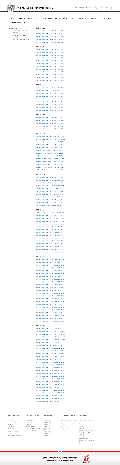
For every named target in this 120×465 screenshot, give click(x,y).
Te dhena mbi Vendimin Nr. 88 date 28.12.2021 (50, 177)
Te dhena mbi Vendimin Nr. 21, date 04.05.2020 (50, 238)
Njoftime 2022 (47, 426)
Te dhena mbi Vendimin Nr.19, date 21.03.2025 (50, 66)
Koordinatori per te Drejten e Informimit (68, 421)
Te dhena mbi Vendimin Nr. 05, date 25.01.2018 (50, 398)
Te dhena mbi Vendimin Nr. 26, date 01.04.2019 (50, 304)
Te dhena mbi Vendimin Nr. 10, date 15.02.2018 (50, 393)
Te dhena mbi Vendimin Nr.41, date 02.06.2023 (50, 126)
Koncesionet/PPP (30, 422)
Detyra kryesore (12, 422)
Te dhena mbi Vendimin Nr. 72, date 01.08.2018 (50, 359)
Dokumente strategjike (14, 431)
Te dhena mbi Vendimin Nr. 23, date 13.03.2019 (50, 310)
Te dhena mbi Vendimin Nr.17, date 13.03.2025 (50, 69)
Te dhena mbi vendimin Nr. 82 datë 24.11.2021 (49, 183)
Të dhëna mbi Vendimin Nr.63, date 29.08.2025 (50, 55)
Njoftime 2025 (47, 420)
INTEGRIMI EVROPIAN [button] (18, 23)
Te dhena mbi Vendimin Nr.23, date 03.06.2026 (50, 34)
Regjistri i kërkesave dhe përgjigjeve (68, 425)
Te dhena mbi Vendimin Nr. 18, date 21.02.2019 (50, 312)
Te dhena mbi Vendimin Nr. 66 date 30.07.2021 (50, 200)
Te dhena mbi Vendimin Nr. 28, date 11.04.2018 (50, 376)
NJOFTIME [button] (81, 18)
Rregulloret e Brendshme (14, 435)
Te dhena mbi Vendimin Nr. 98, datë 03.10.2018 (50, 348)
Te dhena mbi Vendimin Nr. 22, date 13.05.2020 (50, 235)
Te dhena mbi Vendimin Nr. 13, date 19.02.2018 (50, 387)
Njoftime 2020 (47, 431)
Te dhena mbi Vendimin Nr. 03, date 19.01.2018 (50, 401)
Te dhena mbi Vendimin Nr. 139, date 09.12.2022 (50, 139)
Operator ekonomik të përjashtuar (85, 421)
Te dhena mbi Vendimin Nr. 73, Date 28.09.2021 (50, 191)
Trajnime (81, 428)
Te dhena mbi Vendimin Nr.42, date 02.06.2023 (50, 123)
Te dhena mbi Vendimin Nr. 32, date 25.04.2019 (50, 293)
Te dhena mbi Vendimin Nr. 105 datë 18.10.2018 (50, 342)
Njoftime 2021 (47, 429)
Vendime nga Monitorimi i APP (22, 39)
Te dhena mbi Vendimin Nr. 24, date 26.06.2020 (50, 232)
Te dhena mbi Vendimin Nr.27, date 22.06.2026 (50, 31)
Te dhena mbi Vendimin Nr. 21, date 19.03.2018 (50, 382)
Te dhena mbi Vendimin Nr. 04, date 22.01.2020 (50, 252)
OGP (80, 444)
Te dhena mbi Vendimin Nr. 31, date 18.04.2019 (50, 296)
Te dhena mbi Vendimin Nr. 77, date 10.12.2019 (50, 262)
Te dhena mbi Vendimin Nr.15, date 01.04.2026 (50, 36)
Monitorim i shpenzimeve (86, 430)
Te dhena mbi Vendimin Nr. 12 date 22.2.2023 (49, 129)
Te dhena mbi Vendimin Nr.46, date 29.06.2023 (50, 120)
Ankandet (28, 424)
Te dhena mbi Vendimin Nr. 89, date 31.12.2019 (50, 259)
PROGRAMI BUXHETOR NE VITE (86, 433)
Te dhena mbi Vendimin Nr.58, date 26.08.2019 (50, 287)
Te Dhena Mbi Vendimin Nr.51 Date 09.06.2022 (50, 164)
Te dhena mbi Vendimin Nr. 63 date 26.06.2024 (50, 104)
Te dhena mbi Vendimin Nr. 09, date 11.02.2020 (50, 249)
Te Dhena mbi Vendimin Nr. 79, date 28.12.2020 (50, 213)
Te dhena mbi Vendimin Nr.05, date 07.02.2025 (50, 80)
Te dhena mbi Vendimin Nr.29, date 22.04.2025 (50, 58)
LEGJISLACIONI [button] (46, 18)
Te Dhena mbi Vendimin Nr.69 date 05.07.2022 (49, 153)
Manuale (81, 424)
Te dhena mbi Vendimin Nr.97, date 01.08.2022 (50, 145)
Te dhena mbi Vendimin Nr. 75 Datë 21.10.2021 (50, 188)
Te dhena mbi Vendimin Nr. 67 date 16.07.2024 (50, 102)
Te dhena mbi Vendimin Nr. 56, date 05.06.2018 (50, 370)
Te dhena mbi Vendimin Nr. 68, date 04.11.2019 (50, 270)
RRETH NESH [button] (32, 18)
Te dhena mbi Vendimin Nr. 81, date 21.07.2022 (50, 147)
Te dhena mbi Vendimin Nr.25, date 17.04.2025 (50, 61)
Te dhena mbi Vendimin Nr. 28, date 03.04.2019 (50, 301)
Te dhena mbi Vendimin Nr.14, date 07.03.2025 (50, 72)
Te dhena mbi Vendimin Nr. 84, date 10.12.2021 (50, 180)
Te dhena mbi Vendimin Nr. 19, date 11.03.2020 (50, 243)
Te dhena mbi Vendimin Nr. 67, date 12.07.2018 (50, 368)
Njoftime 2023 (47, 424)
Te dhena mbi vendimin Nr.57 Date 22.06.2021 (49, 205)
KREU (12, 18)
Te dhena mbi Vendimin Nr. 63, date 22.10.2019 (50, 279)
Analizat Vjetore (12, 429)
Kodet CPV (82, 437)
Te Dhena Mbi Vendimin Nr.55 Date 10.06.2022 (50, 161)
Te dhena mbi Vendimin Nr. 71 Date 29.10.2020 (50, 218)
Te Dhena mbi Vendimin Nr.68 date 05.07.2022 (49, 156)
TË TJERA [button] (106, 18)
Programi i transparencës (68, 428)
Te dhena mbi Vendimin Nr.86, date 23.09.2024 (50, 96)
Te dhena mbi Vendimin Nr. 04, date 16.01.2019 (50, 321)
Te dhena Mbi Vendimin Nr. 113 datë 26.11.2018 (50, 328)
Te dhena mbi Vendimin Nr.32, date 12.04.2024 (50, 110)
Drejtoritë (10, 426)
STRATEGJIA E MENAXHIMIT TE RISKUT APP (86, 440)
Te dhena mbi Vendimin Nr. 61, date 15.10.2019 (50, 284)
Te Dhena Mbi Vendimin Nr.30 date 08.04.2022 (49, 170)
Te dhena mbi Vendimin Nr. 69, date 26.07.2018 (50, 365)
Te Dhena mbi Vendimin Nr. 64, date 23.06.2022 (50, 159)
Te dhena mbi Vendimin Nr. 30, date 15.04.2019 (50, 298)
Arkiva (81, 426)
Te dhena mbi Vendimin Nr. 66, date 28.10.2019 (50, 273)
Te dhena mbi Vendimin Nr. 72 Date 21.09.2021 (50, 194)
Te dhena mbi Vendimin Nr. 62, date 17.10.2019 (50, 282)
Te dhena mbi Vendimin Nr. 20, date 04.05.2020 (50, 241)
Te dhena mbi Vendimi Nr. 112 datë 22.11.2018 (50, 331)
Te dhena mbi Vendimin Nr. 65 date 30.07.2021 (50, 202)
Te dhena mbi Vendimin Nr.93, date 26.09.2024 (50, 93)
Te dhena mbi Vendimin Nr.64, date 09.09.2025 (50, 52)
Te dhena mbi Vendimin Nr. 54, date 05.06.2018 (50, 373)
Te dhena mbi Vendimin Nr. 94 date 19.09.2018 (50, 354)
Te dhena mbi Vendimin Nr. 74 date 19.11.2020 (50, 215)
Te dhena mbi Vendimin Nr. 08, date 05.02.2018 (50, 396)
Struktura (10, 424)
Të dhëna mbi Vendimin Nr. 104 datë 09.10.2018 (50, 345)
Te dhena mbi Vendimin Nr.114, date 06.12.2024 (50, 90)
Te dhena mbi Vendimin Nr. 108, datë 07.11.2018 (50, 340)
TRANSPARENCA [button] (94, 18)
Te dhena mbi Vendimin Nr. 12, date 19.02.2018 (50, 390)
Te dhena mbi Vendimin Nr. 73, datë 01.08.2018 (50, 356)
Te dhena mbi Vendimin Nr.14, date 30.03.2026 (50, 39)
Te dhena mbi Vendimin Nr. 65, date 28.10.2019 (50, 276)
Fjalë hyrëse (11, 420)
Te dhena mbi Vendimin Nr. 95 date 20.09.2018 (50, 351)
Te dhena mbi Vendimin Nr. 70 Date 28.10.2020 (50, 221)
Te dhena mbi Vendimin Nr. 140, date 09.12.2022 (50, 136)
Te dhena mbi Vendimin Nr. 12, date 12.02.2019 (50, 315)
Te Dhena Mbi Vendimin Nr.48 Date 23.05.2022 (50, 167)
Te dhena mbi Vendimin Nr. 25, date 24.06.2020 (50, 229)
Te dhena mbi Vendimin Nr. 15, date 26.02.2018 (50, 384)
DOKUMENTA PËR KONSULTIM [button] (64, 18)
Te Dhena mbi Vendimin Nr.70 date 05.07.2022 (49, 150)
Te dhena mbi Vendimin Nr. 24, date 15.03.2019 (50, 307)
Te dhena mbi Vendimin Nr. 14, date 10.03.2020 (50, 246)
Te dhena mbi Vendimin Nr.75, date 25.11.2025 (50, 49)
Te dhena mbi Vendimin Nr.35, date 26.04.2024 (50, 107)
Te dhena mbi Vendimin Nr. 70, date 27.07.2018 (50, 362)
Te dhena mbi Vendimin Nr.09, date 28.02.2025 (50, 75)
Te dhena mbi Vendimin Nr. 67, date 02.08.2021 (50, 197)
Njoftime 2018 (47, 435)
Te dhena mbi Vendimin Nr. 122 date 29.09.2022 (50, 142)
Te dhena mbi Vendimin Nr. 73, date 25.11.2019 (50, 265)
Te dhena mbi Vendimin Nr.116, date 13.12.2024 (50, 88)
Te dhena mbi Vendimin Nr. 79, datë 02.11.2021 (50, 186)
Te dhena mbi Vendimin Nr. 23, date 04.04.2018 (50, 379)
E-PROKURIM (21, 18)
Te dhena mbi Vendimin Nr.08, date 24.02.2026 (50, 42)
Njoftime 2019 (47, 433)
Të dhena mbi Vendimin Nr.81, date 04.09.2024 (50, 99)
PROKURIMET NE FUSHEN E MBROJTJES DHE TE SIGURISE (33, 428)
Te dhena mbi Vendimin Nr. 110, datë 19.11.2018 (50, 334)
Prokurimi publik (30, 420)
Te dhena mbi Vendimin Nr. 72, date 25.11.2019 (50, 268)
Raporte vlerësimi (12, 433)
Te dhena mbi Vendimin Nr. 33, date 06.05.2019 (50, 290)
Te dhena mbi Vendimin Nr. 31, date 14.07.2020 (50, 224)
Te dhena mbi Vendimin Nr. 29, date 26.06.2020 (50, 227)
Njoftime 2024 (47, 422)
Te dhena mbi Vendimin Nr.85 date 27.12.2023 (49, 117)
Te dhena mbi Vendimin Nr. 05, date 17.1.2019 (49, 318)
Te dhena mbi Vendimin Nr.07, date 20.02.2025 (50, 77)
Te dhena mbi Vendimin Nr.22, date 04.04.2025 (50, 63)
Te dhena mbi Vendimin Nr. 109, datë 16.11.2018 (50, 337)
